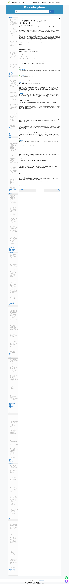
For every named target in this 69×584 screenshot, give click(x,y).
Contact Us (58, 2)
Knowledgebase (43, 2)
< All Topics (22, 18)
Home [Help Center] (35, 2)
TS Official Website (51, 2)
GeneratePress (41, 580)
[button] (13, 17)
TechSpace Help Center (18, 2)
